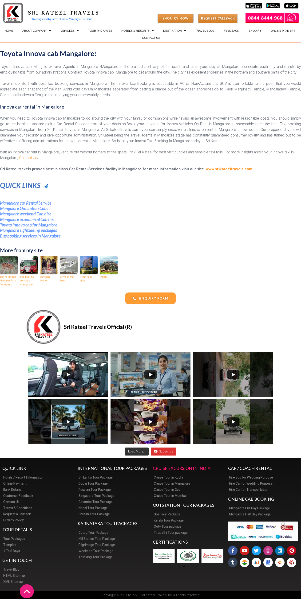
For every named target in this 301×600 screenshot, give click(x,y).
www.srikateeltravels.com (229, 169)
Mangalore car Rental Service (25, 203)
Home (9, 30)
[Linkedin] (280, 550)
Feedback (231, 30)
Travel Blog (204, 30)
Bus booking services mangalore (27, 281)
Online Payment (283, 30)
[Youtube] (244, 550)
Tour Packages (100, 30)
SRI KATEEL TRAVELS (63, 13)
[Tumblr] (233, 562)
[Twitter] (256, 550)
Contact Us (151, 37)
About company (34, 30)
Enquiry (255, 30)
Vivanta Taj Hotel (86, 279)
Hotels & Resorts (135, 30)
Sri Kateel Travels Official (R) (98, 327)
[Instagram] (268, 550)
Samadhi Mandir (45, 279)
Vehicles (67, 30)
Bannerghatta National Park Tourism (8, 281)
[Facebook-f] (233, 550)
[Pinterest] (291, 550)
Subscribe (166, 451)
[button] (176, 18)
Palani (103, 277)
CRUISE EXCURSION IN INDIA (181, 468)
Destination (172, 30)
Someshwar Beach (67, 279)
